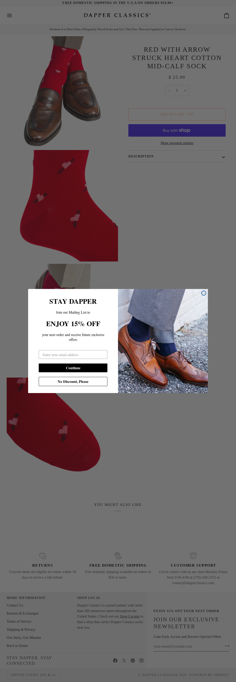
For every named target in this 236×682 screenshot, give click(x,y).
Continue (73, 367)
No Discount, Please (73, 381)
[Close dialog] (203, 293)
